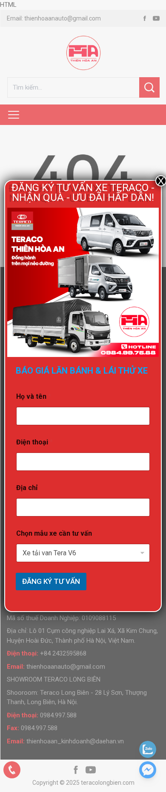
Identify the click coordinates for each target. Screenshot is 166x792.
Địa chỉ (26, 488)
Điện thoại (34, 442)
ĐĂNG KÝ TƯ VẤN (51, 581)
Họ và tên (33, 396)
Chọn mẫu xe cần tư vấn (54, 533)
